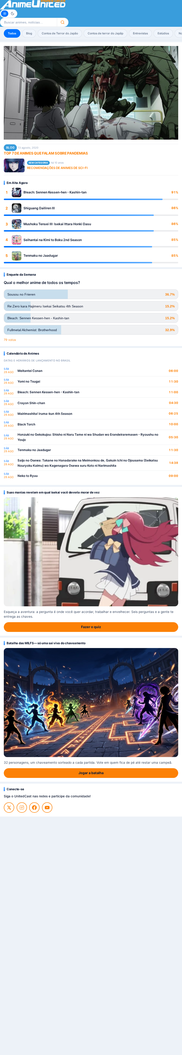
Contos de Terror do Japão (60, 33)
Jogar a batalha (91, 773)
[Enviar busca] (62, 22)
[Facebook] (34, 807)
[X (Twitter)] (9, 807)
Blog (29, 33)
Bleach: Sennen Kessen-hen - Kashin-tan (54, 192)
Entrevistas (140, 33)
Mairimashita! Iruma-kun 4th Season (45, 414)
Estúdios (163, 33)
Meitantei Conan (30, 371)
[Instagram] (22, 807)
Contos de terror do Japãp (105, 33)
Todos (12, 33)
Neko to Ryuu (28, 476)
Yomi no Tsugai (29, 381)
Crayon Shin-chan (31, 403)
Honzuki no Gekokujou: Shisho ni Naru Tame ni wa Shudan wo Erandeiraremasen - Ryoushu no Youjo (88, 437)
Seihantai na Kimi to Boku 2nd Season (52, 240)
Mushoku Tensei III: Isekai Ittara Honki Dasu (57, 224)
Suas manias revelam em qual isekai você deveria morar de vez (53, 492)
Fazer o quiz (91, 627)
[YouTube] (47, 807)
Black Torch (26, 424)
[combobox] (28, 22)
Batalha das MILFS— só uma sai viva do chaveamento (46, 643)
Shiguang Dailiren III (39, 208)
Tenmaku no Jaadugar (40, 255)
